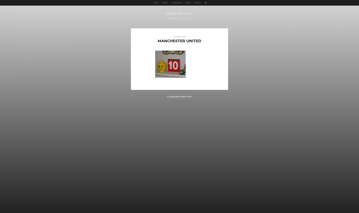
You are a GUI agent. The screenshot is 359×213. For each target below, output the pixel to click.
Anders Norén (183, 101)
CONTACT (197, 3)
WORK (164, 3)
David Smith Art (179, 13)
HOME (156, 3)
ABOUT (187, 3)
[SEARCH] (206, 3)
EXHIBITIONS (177, 3)
